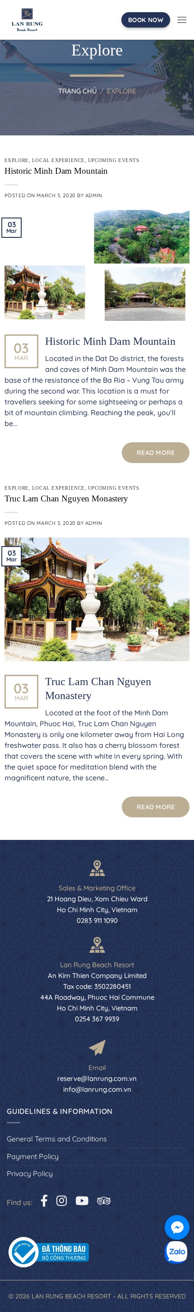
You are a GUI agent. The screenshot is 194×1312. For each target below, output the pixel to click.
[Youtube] (81, 1200)
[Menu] (181, 20)
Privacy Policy (30, 1173)
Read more (156, 453)
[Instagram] (61, 1200)
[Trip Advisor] (103, 1200)
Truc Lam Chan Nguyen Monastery (66, 498)
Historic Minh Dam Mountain (56, 171)
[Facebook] (44, 1200)
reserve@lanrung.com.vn (97, 1078)
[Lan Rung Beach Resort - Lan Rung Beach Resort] (27, 20)
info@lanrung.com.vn (97, 1089)
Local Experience (58, 160)
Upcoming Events (113, 160)
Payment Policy (33, 1156)
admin (93, 195)
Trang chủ (77, 91)
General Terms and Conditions (57, 1138)
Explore (17, 160)
